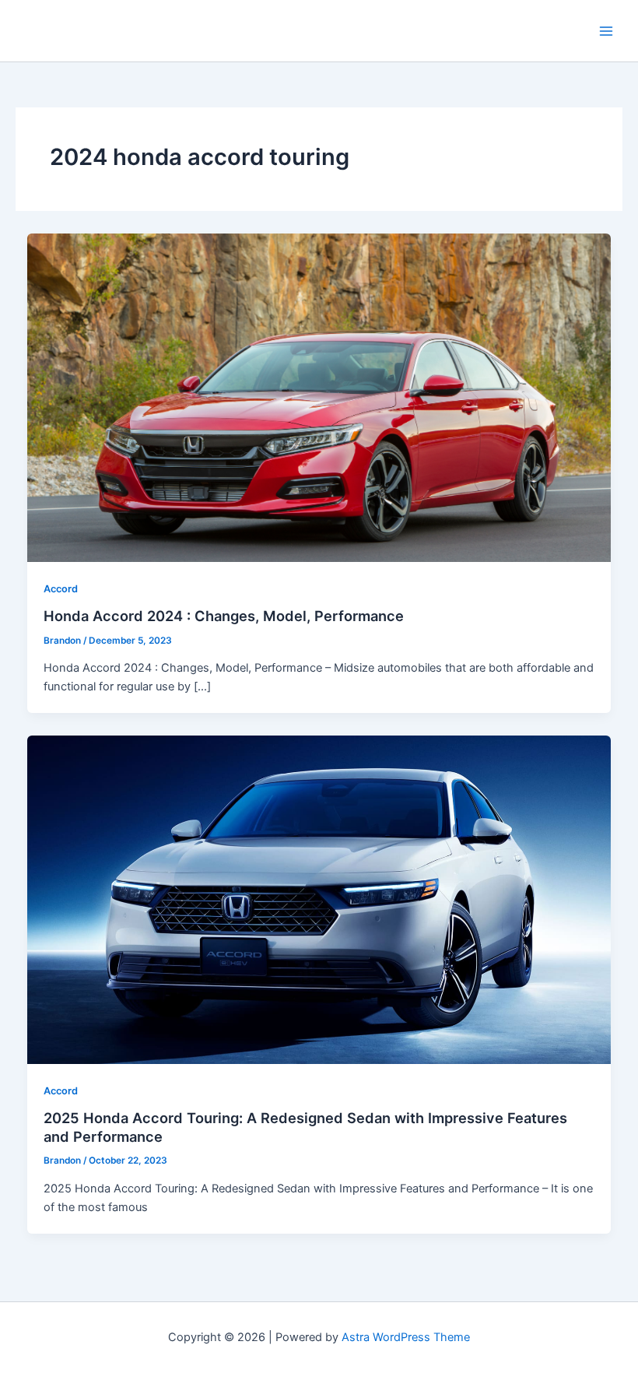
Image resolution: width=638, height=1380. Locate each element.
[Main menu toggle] (606, 31)
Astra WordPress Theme (406, 1337)
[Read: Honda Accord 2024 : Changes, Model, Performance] (319, 397)
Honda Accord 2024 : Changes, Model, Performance (224, 615)
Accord (61, 589)
